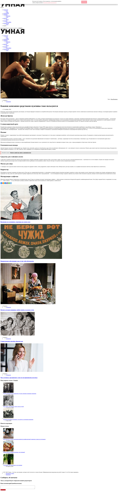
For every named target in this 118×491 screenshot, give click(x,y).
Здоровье (5, 14)
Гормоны (8, 16)
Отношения (6, 13)
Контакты (8, 474)
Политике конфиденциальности (49, 2)
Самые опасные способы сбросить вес (12, 341)
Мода (7, 19)
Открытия (5, 9)
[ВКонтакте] (1, 183)
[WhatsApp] (9, 183)
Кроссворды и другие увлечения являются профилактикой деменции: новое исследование (24, 439)
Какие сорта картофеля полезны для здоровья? (14, 452)
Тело (7, 17)
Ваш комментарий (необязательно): (11, 483)
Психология (6, 23)
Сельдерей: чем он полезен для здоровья (12, 465)
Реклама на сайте (10, 473)
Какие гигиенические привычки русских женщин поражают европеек (19, 393)
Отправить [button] (3, 489)
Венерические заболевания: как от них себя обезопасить (17, 261)
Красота (5, 18)
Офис (7, 12)
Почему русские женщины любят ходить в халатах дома (17, 310)
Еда (7, 11)
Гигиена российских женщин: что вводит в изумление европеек (18, 419)
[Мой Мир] (5, 183)
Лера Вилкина (114, 99)
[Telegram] (11, 183)
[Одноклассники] (3, 183)
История (5, 20)
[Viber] (7, 183)
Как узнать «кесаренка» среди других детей (13, 406)
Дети (7, 24)
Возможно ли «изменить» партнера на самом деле (15, 222)
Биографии (8, 22)
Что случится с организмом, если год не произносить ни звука (19, 377)
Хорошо (84, 2)
